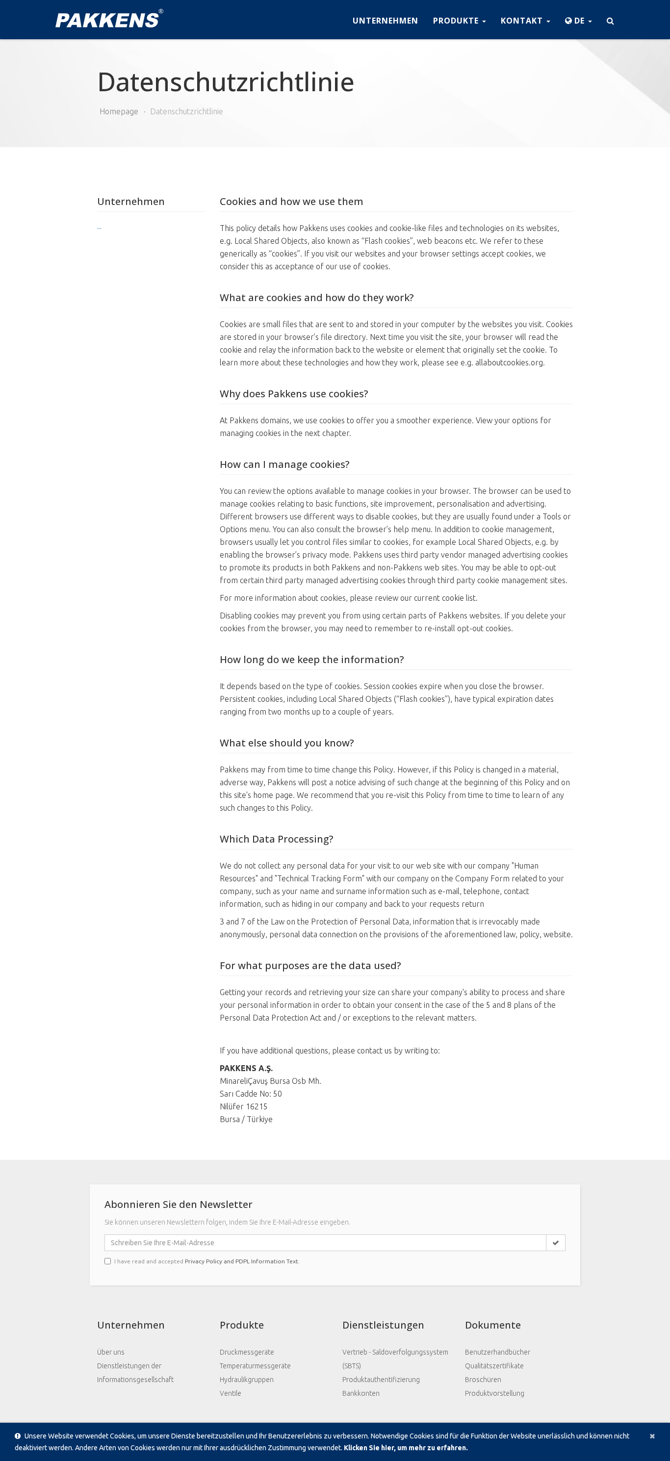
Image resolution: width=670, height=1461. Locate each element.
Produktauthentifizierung (381, 1380)
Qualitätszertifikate (494, 1366)
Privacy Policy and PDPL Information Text (241, 1261)
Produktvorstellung (494, 1393)
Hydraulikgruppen (247, 1380)
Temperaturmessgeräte (255, 1366)
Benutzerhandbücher (497, 1352)
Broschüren (483, 1380)
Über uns (111, 1352)
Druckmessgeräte (247, 1352)
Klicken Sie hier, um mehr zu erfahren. (406, 1448)
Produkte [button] (457, 20)
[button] (578, 19)
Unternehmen (385, 20)
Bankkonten (361, 1393)
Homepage (119, 111)
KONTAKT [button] (523, 20)
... (99, 227)
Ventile (230, 1393)
